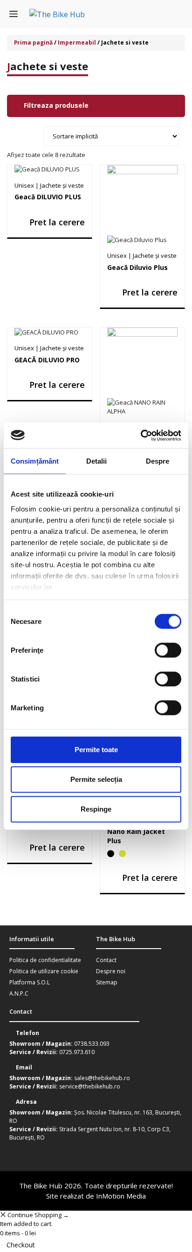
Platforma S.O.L (29, 982)
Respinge (96, 809)
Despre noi (110, 971)
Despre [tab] (158, 461)
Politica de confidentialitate (45, 960)
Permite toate (96, 750)
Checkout (21, 1244)
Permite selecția (96, 779)
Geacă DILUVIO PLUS (47, 196)
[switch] (168, 650)
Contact (106, 960)
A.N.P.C (18, 993)
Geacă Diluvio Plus (137, 267)
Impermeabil (77, 42)
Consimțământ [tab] (35, 461)
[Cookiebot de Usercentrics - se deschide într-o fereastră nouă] (140, 435)
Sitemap (106, 982)
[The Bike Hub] (57, 14)
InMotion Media (121, 1195)
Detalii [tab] (96, 461)
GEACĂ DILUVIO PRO (47, 359)
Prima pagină (33, 42)
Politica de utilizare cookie (43, 971)
